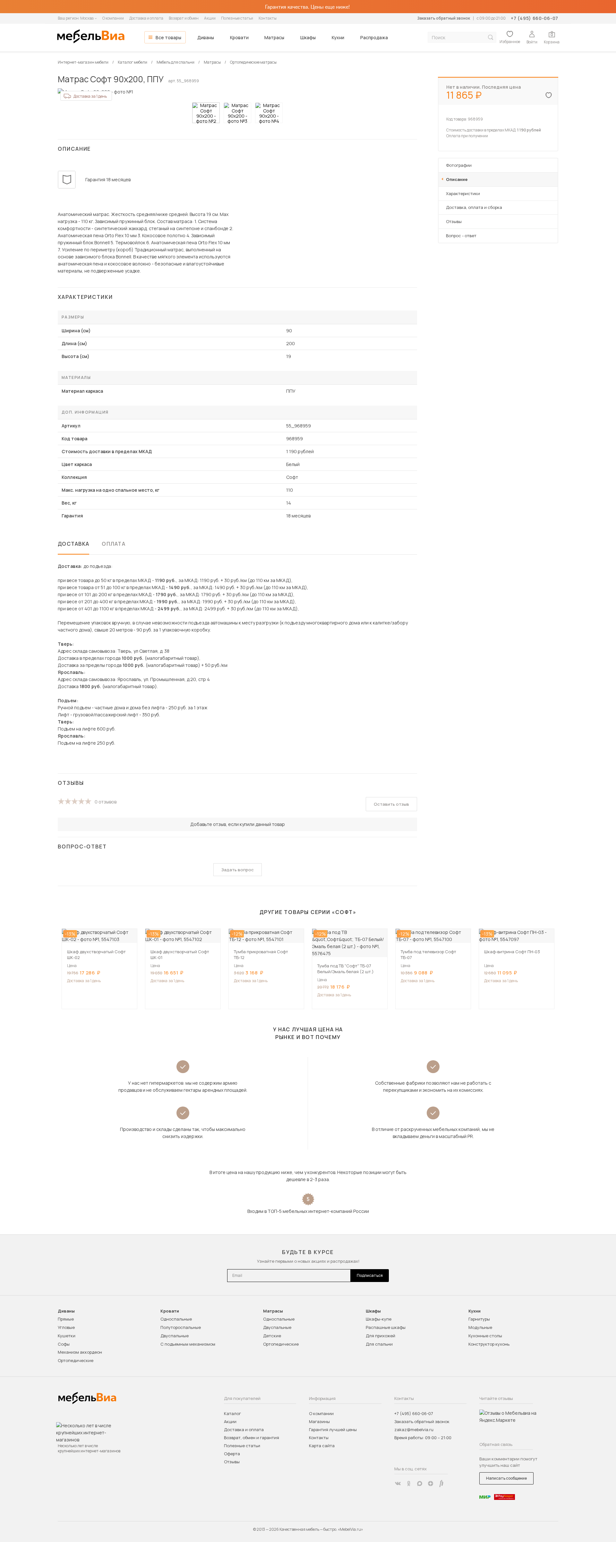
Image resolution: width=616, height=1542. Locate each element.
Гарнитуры (479, 1319)
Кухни (338, 37)
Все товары (168, 37)
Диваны (205, 37)
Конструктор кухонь (488, 1344)
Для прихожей (380, 1336)
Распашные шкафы (386, 1327)
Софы (64, 1344)
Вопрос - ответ (461, 235)
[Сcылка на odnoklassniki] (408, 1483)
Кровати (239, 37)
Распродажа (374, 37)
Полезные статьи (237, 18)
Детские (272, 1336)
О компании (113, 18)
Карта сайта (322, 1445)
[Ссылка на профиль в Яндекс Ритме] (441, 1483)
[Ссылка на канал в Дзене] (430, 1483)
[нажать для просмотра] (206, 113)
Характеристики (463, 193)
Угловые (66, 1327)
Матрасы (274, 37)
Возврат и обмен (184, 18)
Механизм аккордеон (80, 1352)
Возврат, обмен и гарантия (251, 1437)
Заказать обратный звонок (443, 18)
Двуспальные (174, 1336)
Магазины (319, 1421)
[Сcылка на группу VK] (397, 1483)
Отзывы (454, 221)
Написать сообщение (506, 1478)
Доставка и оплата (146, 18)
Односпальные (176, 1319)
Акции (210, 18)
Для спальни (379, 1344)
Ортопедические (75, 1360)
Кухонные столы (485, 1336)
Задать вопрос (237, 870)
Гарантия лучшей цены (333, 1429)
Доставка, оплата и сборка (474, 207)
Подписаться (370, 1275)
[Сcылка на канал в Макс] (419, 1483)
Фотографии (459, 165)
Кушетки (66, 1336)
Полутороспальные (180, 1327)
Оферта (232, 1454)
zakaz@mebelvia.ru (413, 1429)
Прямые (66, 1319)
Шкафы (308, 37)
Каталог (232, 1413)
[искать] (490, 37)
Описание (456, 179)
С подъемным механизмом (187, 1344)
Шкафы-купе (378, 1319)
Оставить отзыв (391, 804)
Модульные (480, 1327)
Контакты (268, 18)
